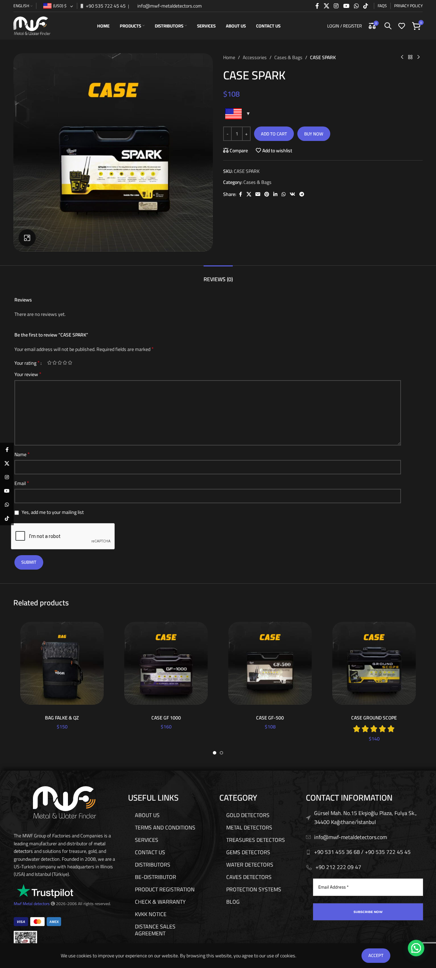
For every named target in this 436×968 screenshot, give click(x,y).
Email (21, 483)
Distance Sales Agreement (155, 929)
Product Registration (165, 889)
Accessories (255, 57)
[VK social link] (292, 194)
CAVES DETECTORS (249, 877)
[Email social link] (257, 194)
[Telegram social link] (301, 194)
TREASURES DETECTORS (255, 840)
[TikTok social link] (365, 6)
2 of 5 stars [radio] (54, 362)
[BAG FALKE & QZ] (62, 663)
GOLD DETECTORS (247, 815)
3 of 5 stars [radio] (59, 362)
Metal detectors (36, 904)
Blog (233, 901)
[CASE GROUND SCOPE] (374, 663)
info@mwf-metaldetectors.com (169, 5)
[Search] (388, 26)
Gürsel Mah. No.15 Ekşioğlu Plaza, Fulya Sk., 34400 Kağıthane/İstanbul (365, 817)
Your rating (27, 362)
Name (22, 454)
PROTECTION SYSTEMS (253, 889)
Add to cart (274, 134)
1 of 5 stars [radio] (49, 362)
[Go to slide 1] (214, 752)
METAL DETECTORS (249, 827)
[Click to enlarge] (27, 237)
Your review (28, 374)
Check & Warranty (160, 901)
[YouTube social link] (346, 6)
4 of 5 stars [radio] (64, 362)
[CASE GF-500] (270, 663)
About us (147, 815)
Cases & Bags (288, 57)
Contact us (150, 852)
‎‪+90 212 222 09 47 (338, 867)
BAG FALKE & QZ (62, 717)
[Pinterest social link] (266, 194)
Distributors (152, 864)
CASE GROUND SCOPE (374, 717)
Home (229, 57)
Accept (375, 955)
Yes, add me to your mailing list (52, 512)
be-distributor (155, 877)
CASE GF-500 (270, 717)
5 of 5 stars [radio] (69, 362)
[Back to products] (410, 57)
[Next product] (418, 57)
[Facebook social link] (317, 6)
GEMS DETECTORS (248, 852)
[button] (416, 948)
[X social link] (326, 6)
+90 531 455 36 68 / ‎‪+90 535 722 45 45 (362, 852)
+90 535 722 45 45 (105, 5)
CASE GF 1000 (166, 717)
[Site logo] (31, 25)
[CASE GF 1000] (166, 663)
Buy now (313, 134)
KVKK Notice (151, 914)
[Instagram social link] (336, 6)
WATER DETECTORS (249, 864)
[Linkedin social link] (275, 194)
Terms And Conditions (165, 827)
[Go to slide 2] (221, 752)
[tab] (218, 275)
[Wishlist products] (402, 26)
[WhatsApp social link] (356, 6)
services (146, 840)
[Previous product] (402, 57)
